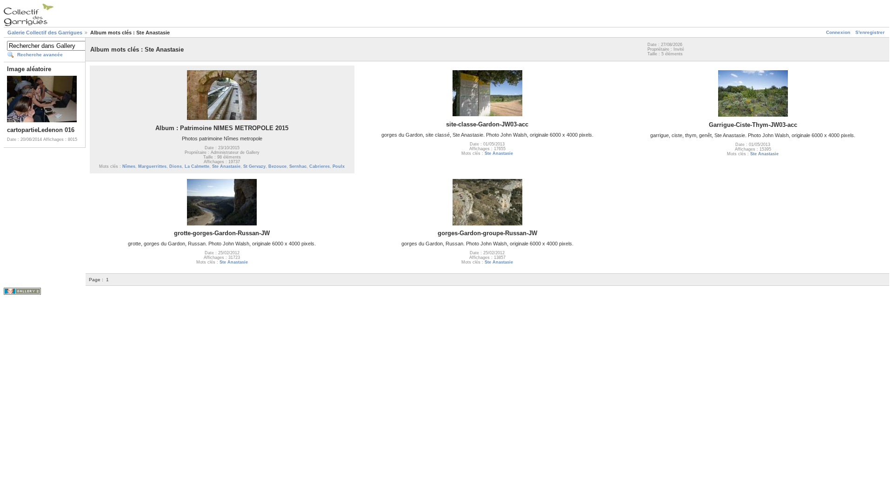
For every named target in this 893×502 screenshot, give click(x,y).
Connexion (838, 32)
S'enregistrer (870, 32)
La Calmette (197, 166)
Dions (175, 166)
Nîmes (128, 166)
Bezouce (277, 166)
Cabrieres (319, 166)
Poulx (339, 166)
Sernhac (298, 166)
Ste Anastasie (226, 166)
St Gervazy (254, 166)
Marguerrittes (152, 166)
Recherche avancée (40, 54)
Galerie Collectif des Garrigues (44, 32)
